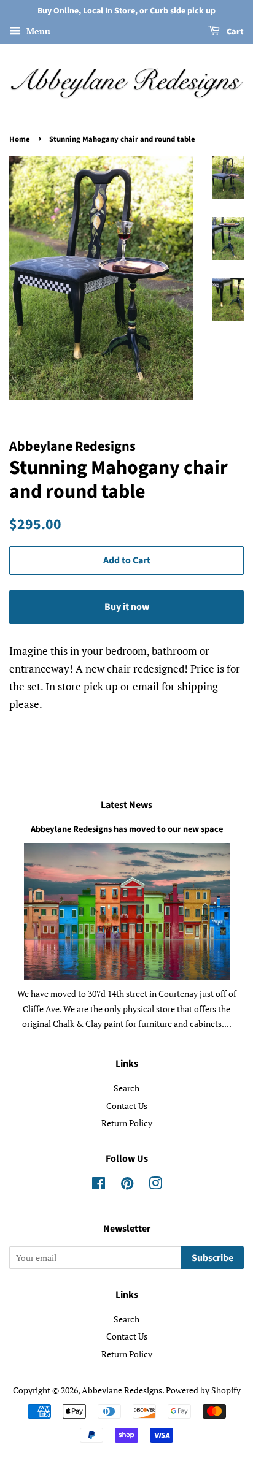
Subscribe (212, 1258)
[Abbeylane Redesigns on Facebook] (98, 1185)
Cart (234, 32)
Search (126, 1088)
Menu (37, 31)
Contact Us (126, 1105)
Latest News (126, 805)
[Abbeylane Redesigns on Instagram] (155, 1185)
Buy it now (126, 607)
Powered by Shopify (203, 1390)
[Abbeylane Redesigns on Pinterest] (127, 1185)
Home (19, 139)
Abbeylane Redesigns (122, 1390)
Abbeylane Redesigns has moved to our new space (127, 829)
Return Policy (126, 1123)
